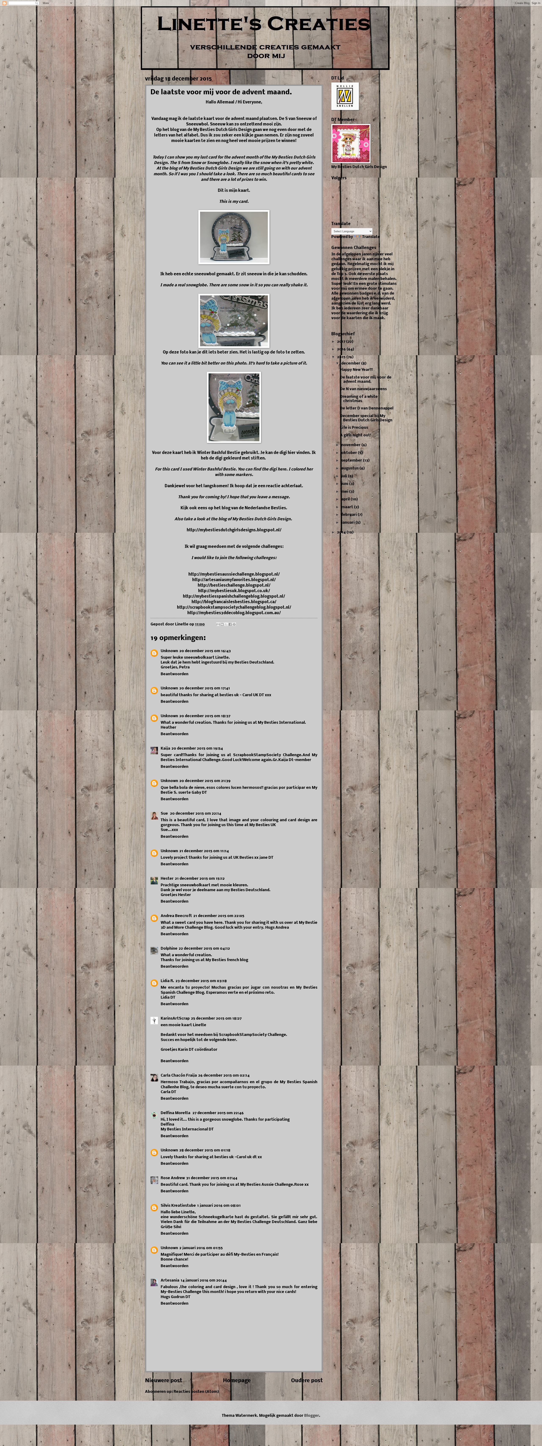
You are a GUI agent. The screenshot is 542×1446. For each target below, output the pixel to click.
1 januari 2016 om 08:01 (219, 1206)
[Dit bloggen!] (222, 624)
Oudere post (307, 1381)
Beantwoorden (174, 674)
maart (347, 507)
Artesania (170, 1281)
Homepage (237, 1381)
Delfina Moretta (176, 1113)
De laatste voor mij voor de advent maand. (365, 380)
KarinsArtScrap (175, 1019)
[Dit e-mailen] (218, 624)
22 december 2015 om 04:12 (204, 949)
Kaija (165, 749)
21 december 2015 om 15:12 (200, 879)
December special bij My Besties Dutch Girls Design (366, 418)
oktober (349, 453)
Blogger (311, 1416)
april (346, 499)
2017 (341, 342)
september (352, 461)
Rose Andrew (173, 1178)
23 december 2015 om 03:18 (201, 981)
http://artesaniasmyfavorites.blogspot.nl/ (234, 580)
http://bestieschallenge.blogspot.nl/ (234, 585)
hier (292, 453)
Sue (165, 814)
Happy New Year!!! (356, 370)
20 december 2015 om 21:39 (205, 781)
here (282, 469)
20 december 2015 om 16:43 (205, 651)
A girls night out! (355, 435)
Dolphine (169, 949)
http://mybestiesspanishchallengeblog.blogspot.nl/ (234, 596)
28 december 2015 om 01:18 (204, 1150)
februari (349, 515)
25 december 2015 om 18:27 (216, 1019)
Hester (167, 879)
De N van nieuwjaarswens (363, 389)
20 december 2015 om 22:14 (195, 814)
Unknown (169, 651)
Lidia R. (167, 981)
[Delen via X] (226, 624)
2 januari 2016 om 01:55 (201, 1248)
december (351, 364)
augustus (350, 468)
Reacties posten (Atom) (196, 1392)
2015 (341, 357)
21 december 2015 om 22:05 (218, 916)
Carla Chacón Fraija (179, 1076)
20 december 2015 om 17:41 (204, 688)
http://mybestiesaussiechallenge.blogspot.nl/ (234, 574)
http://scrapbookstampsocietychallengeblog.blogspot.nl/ (234, 607)
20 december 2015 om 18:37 (204, 716)
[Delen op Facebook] (230, 624)
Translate (371, 237)
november (351, 445)
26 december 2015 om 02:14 (224, 1076)
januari (348, 523)
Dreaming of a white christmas (359, 399)
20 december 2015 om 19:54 (197, 749)
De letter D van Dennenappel (366, 408)
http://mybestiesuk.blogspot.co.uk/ (234, 591)
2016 (342, 349)
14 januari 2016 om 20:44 (204, 1281)
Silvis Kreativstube (178, 1206)
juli (344, 476)
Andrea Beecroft (176, 916)
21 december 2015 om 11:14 (204, 851)
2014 (342, 532)
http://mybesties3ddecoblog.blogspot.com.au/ (234, 613)
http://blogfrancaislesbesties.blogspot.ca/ (234, 602)
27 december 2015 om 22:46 (218, 1113)
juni (345, 484)
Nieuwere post (163, 1381)
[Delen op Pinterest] (234, 624)
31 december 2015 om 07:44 (211, 1178)
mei (345, 492)
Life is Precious (354, 428)
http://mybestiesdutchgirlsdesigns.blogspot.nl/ (234, 530)
